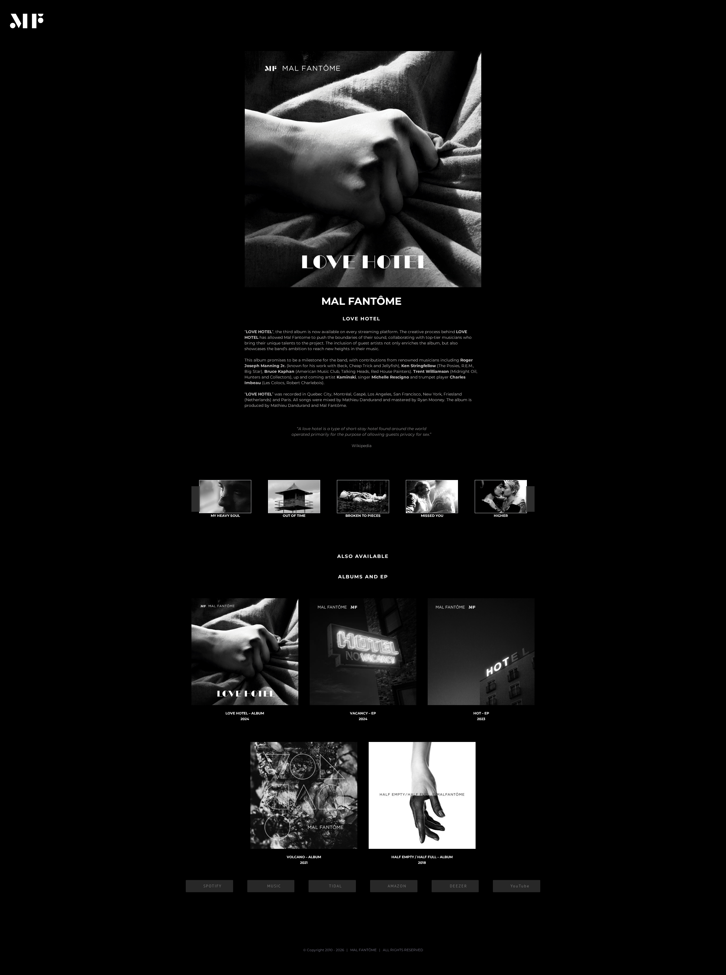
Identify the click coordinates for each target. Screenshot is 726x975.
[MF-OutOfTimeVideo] (294, 496)
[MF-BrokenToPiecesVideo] (363, 496)
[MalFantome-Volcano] (303, 743)
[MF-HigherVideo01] (501, 496)
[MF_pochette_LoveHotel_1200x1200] (244, 600)
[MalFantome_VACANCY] (363, 600)
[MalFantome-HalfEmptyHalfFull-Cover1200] (422, 743)
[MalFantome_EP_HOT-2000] (481, 600)
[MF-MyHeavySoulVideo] (225, 496)
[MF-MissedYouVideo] (432, 496)
